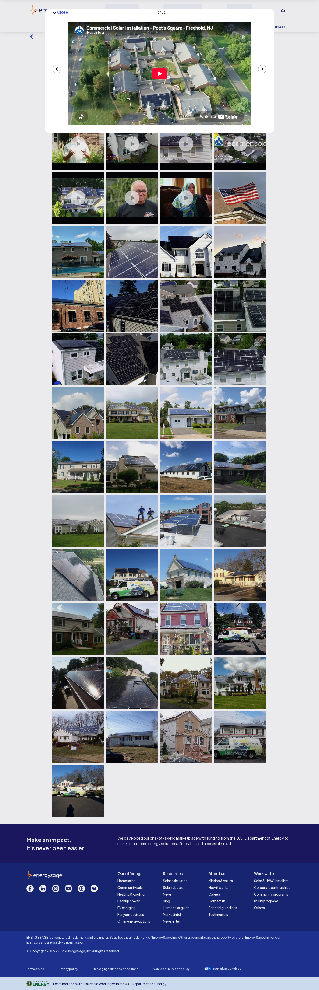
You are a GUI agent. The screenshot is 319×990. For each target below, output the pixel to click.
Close (60, 12)
